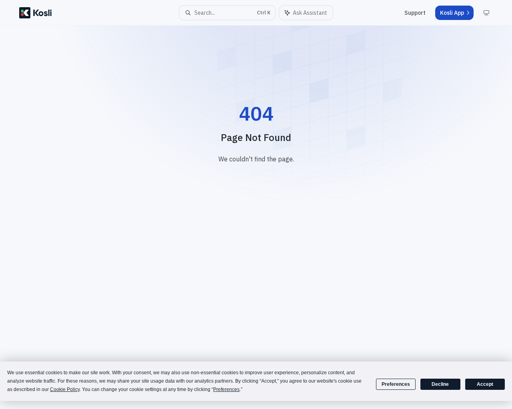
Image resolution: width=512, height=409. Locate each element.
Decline (440, 384)
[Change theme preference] (486, 12)
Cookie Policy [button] (65, 389)
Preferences (396, 384)
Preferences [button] (226, 389)
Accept (485, 384)
